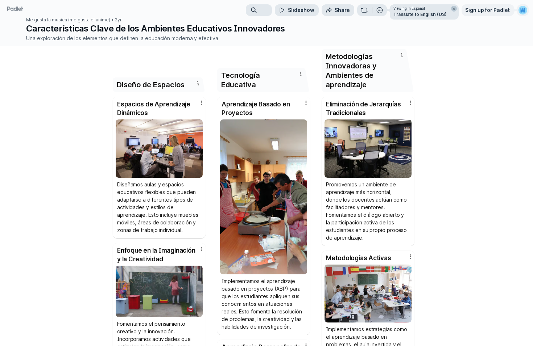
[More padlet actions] (379, 10)
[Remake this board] (364, 10)
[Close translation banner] (454, 9)
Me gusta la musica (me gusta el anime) (68, 19)
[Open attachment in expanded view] (159, 148)
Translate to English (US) (420, 14)
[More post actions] (202, 102)
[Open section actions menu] (198, 83)
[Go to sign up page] (523, 10)
